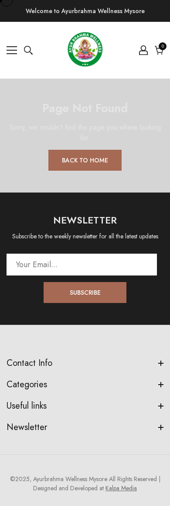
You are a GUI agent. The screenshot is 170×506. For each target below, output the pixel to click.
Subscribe (85, 292)
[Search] (28, 50)
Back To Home (85, 160)
